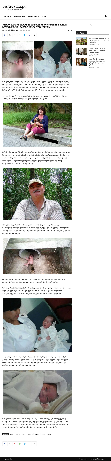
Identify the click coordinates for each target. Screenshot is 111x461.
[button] (106, 17)
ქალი (43, 434)
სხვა (44, 16)
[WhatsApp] (19, 35)
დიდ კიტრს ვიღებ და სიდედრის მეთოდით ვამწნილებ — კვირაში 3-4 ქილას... (99, 40)
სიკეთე (37, 434)
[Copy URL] (34, 35)
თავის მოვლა (33, 16)
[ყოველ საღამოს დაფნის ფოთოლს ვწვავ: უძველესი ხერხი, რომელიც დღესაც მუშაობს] (81, 62)
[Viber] (29, 35)
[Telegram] (24, 35)
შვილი (49, 434)
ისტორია (30, 434)
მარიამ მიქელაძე (13, 30)
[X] (9, 35)
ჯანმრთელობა (19, 16)
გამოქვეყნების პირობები (96, 459)
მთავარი (7, 16)
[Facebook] (4, 35)
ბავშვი (18, 434)
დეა (24, 434)
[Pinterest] (14, 35)
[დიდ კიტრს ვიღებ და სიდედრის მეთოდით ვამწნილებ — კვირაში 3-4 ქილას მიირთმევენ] (81, 41)
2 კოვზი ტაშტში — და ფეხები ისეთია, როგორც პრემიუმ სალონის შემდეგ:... (97, 50)
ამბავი (12, 434)
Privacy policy (83, 459)
